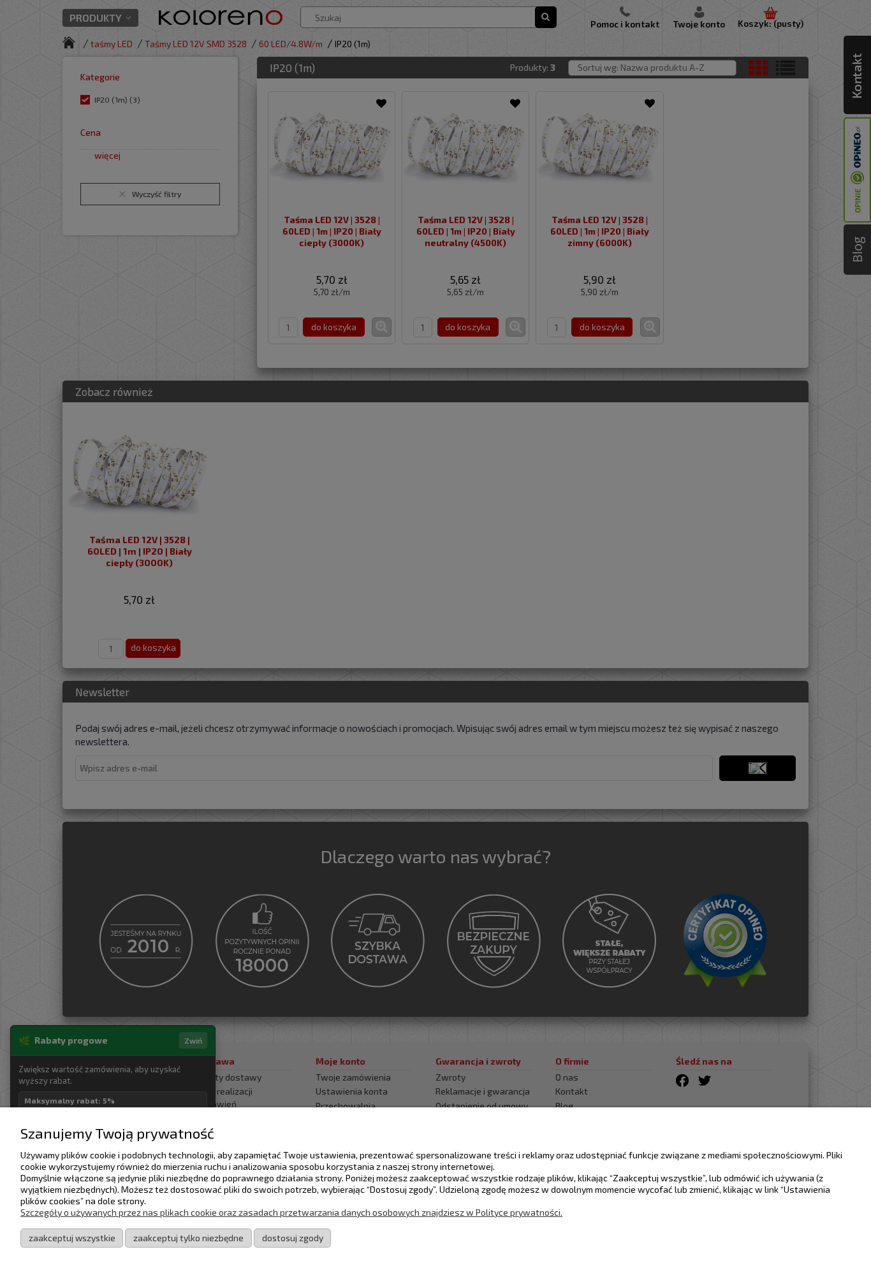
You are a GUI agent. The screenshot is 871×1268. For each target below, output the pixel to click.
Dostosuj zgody (292, 1237)
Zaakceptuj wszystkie (72, 1237)
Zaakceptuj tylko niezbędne (188, 1237)
